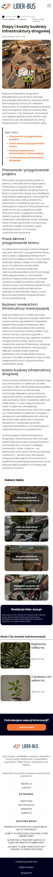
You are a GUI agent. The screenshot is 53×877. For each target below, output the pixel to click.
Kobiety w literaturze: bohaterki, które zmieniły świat (26, 835)
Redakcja (26, 783)
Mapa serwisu (26, 867)
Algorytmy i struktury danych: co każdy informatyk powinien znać (26, 841)
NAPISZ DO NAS (26, 727)
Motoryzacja (26, 805)
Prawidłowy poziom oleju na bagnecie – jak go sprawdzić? (26, 828)
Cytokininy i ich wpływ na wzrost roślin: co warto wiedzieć (41, 678)
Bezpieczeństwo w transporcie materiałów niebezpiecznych (26, 558)
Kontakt (26, 787)
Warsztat (26, 812)
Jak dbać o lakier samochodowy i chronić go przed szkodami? (26, 848)
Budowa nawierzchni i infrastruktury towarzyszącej (26, 152)
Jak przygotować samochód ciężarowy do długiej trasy (26, 499)
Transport (21, 19)
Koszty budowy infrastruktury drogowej (26, 159)
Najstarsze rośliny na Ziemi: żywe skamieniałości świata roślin (41, 645)
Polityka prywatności (26, 861)
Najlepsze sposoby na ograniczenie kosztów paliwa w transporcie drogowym (26, 587)
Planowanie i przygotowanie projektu (25, 138)
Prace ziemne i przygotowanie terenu (26, 145)
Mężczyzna (26, 801)
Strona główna (8, 19)
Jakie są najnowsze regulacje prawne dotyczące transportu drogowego (26, 528)
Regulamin (26, 872)
